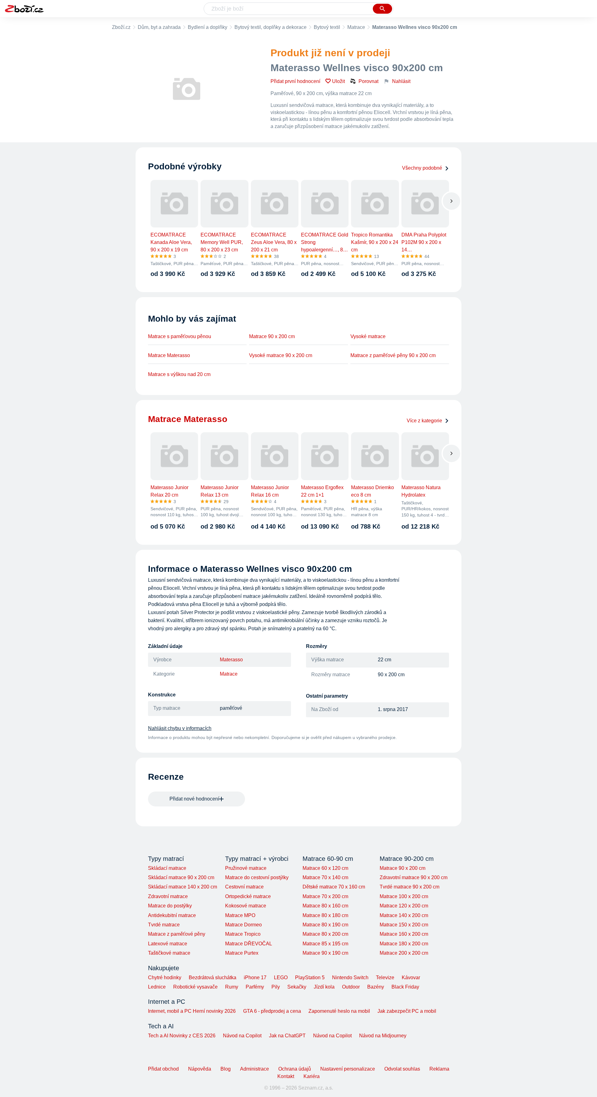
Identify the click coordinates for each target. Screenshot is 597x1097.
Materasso (231, 659)
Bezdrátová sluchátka (212, 977)
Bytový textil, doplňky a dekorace (270, 27)
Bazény (375, 986)
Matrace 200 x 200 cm (404, 953)
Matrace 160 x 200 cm (404, 934)
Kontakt (285, 1076)
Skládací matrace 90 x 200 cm (181, 877)
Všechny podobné (422, 168)
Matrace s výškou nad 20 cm (179, 374)
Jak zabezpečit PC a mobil (406, 1011)
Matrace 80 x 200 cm (325, 934)
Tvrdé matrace (164, 924)
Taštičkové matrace (169, 953)
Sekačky (296, 986)
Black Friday (405, 986)
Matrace (356, 27)
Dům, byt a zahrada (159, 27)
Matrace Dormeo (243, 924)
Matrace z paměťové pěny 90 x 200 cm (393, 355)
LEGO (281, 977)
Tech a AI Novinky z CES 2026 (181, 1035)
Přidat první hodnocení (295, 81)
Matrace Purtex (241, 953)
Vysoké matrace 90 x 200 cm (280, 355)
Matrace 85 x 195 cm (325, 943)
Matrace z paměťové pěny (176, 934)
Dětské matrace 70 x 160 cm (334, 886)
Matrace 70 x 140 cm (325, 877)
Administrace (254, 1069)
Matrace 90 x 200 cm (272, 336)
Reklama (439, 1069)
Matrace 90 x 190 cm (325, 953)
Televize (385, 977)
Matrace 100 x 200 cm (404, 896)
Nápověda (199, 1069)
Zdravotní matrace (168, 896)
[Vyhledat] (382, 9)
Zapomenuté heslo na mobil (339, 1011)
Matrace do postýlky (170, 905)
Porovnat (368, 81)
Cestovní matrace (244, 886)
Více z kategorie (424, 420)
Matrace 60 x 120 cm (325, 868)
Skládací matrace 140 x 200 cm (182, 886)
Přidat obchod (163, 1069)
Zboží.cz (121, 27)
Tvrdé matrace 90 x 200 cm (409, 886)
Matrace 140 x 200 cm (404, 915)
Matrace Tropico (243, 934)
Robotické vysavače (195, 986)
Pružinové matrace (245, 868)
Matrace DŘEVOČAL (248, 943)
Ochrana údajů (294, 1069)
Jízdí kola (324, 986)
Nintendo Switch (350, 977)
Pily (275, 986)
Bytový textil (327, 27)
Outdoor (351, 986)
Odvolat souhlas (402, 1069)
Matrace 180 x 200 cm (404, 943)
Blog (225, 1069)
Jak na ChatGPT (287, 1035)
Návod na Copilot (242, 1035)
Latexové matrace (167, 943)
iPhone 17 (255, 977)
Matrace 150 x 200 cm (404, 924)
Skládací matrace (167, 868)
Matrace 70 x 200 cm (325, 896)
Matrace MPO (240, 915)
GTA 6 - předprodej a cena (272, 1011)
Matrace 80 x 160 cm (325, 905)
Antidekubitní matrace (172, 915)
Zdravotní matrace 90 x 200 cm (413, 877)
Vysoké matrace (368, 336)
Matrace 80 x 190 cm (325, 924)
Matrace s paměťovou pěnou (179, 336)
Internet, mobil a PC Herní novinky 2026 (192, 1011)
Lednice (157, 986)
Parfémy (255, 986)
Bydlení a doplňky (207, 27)
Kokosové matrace (245, 905)
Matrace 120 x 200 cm (404, 905)
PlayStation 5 (310, 977)
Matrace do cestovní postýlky (257, 877)
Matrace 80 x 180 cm (325, 915)
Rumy (231, 986)
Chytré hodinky (164, 977)
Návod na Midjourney (382, 1035)
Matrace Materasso (169, 355)
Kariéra (311, 1076)
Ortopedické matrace (248, 896)
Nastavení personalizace (347, 1069)
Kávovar (411, 977)
